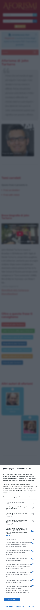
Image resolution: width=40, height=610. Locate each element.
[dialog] (20, 537)
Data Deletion (9, 606)
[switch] (32, 507)
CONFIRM (12, 599)
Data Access (20, 606)
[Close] (36, 468)
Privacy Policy (31, 606)
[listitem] (20, 503)
